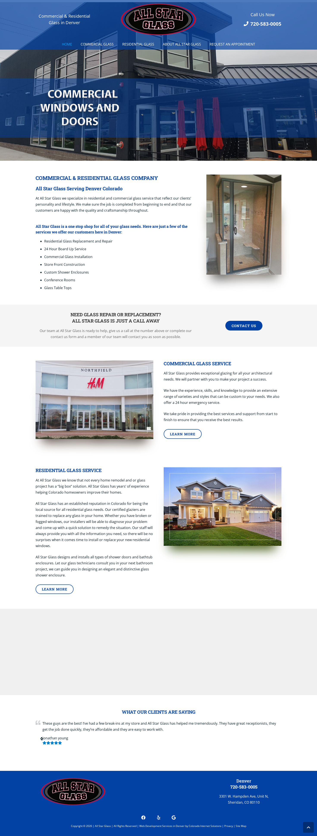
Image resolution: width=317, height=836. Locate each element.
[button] (308, 827)
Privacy (229, 826)
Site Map (241, 826)
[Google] (173, 817)
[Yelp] (158, 817)
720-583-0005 (243, 787)
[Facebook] (143, 817)
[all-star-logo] (158, 19)
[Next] (42, 739)
